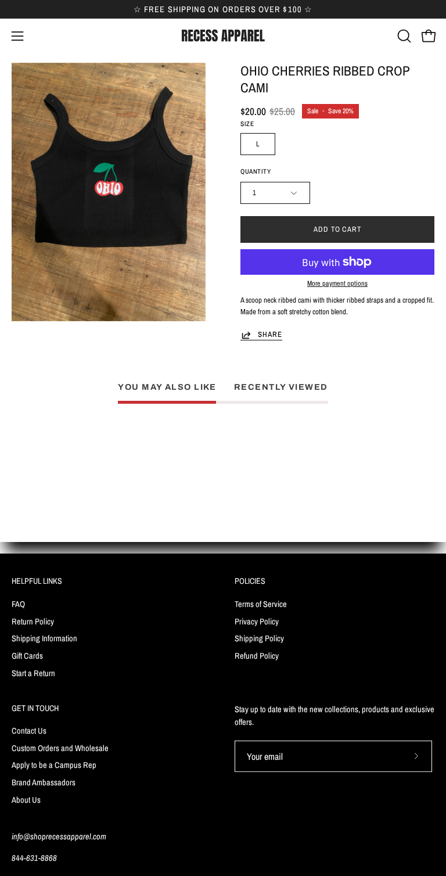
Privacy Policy (257, 620)
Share (270, 334)
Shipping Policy (259, 638)
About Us (26, 799)
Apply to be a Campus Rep (54, 765)
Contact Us (29, 730)
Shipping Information (44, 638)
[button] (403, 36)
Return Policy (33, 620)
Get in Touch (35, 708)
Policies (250, 581)
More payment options (337, 283)
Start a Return (33, 672)
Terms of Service (261, 603)
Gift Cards (27, 655)
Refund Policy (257, 655)
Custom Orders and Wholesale (60, 747)
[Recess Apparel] (223, 35)
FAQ (18, 603)
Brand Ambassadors (43, 782)
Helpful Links (37, 581)
